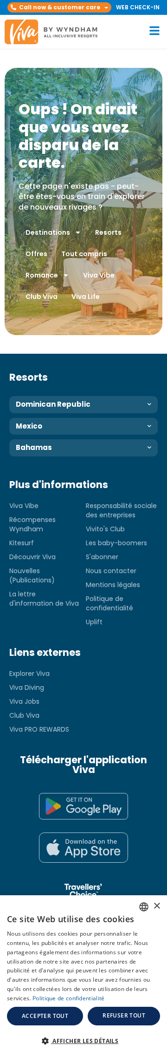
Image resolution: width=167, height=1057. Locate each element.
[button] (59, 7)
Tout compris (84, 253)
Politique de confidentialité (109, 603)
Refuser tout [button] (124, 1015)
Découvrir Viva (32, 557)
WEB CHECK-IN (138, 7)
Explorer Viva (29, 673)
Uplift (94, 622)
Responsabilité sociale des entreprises (121, 510)
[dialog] (83, 976)
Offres (36, 253)
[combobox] (143, 907)
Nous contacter (111, 570)
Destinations (48, 232)
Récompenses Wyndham (32, 524)
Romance (42, 275)
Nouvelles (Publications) (32, 575)
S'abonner (102, 557)
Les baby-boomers (116, 543)
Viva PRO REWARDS (39, 729)
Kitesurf (21, 543)
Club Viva (42, 296)
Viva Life (85, 296)
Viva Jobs (24, 701)
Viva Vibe (99, 275)
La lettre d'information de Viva (44, 598)
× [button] (156, 906)
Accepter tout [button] (45, 1016)
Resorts (108, 232)
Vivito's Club (105, 529)
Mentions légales (113, 584)
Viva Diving (26, 687)
